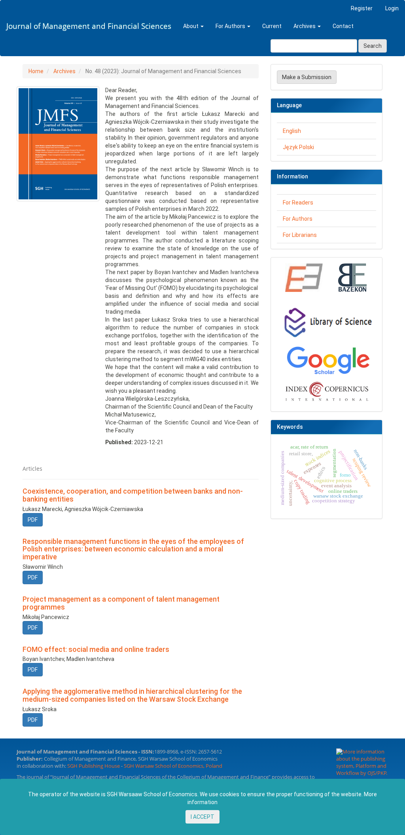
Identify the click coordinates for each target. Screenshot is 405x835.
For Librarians (300, 235)
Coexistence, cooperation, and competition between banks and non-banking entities (133, 495)
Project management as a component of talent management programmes (121, 603)
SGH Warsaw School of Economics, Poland (173, 766)
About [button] (191, 26)
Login (392, 8)
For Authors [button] (231, 26)
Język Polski (298, 147)
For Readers (298, 202)
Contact (343, 26)
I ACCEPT (202, 817)
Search (372, 46)
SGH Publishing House (93, 766)
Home (36, 71)
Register (362, 8)
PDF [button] (33, 520)
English (292, 131)
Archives (64, 71)
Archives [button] (305, 26)
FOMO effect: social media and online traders (96, 649)
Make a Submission (306, 77)
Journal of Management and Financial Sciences (88, 26)
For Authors (297, 219)
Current (272, 26)
